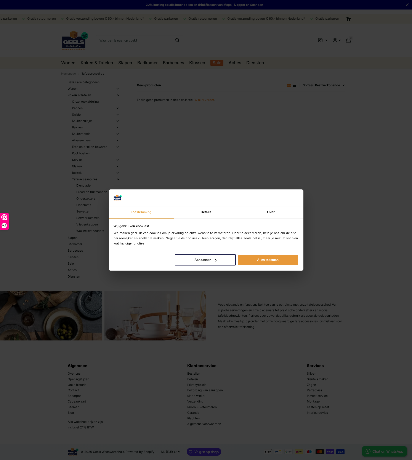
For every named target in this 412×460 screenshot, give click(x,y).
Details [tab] (206, 212)
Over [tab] (270, 212)
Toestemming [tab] (141, 212)
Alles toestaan (268, 260)
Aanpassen (202, 260)
